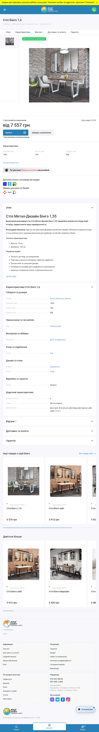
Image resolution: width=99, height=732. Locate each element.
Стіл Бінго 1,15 (14, 508)
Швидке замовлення (41, 133)
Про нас (6, 649)
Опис (8, 32)
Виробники (54, 668)
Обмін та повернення (58, 657)
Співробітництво (9, 657)
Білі (51, 353)
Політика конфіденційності (60, 661)
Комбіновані (60, 340)
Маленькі (60, 298)
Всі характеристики (10, 163)
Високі (68, 298)
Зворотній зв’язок (10, 661)
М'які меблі (7, 699)
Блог (5, 664)
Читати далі (11, 276)
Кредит (53, 653)
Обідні (57, 411)
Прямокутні (55, 367)
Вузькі (52, 298)
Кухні (5, 687)
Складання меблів (57, 664)
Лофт (52, 371)
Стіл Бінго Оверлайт (59, 591)
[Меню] (4, 9)
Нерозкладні (55, 326)
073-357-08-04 (56, 679)
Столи (5, 695)
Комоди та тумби (10, 691)
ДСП (52, 340)
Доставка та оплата (57, 32)
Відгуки (39, 32)
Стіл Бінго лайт (56, 508)
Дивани (6, 683)
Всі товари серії (86, 453)
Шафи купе (7, 679)
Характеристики (22, 32)
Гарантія (74, 32)
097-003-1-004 (56, 682)
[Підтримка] (94, 9)
